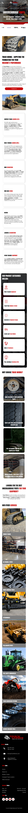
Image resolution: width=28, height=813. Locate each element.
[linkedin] (6, 799)
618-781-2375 (11, 747)
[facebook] (3, 799)
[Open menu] (25, 3)
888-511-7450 (11, 749)
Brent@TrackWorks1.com (14, 753)
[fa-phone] (3, 3)
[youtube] (10, 799)
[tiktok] (13, 799)
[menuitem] (14, 769)
